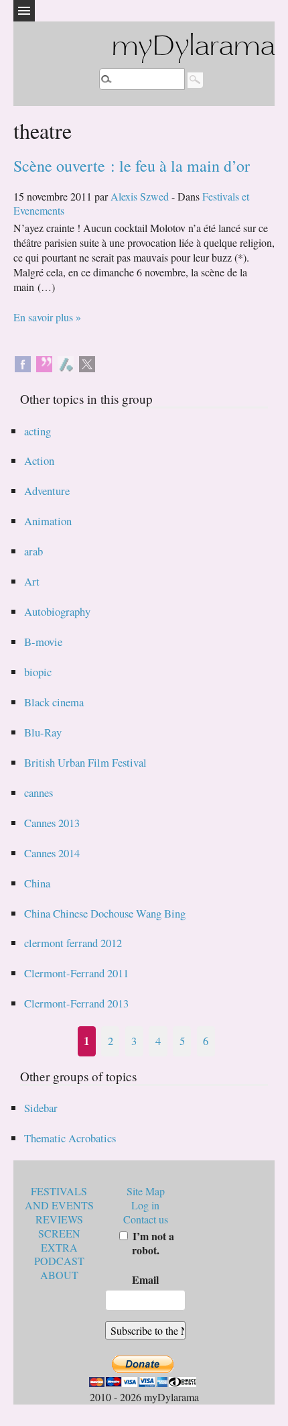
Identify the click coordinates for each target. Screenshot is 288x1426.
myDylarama (193, 48)
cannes (38, 792)
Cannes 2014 (52, 853)
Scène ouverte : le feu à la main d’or (131, 165)
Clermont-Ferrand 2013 (76, 1003)
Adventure (47, 490)
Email (145, 1279)
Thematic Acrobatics (70, 1138)
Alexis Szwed (140, 196)
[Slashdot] (66, 362)
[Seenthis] (44, 362)
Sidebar (41, 1107)
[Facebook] (23, 362)
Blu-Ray (43, 732)
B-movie (43, 641)
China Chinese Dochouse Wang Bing (105, 913)
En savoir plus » (47, 317)
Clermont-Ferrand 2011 (76, 973)
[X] (87, 362)
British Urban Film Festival (85, 762)
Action (39, 460)
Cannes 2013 (52, 822)
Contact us (145, 1219)
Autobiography (57, 611)
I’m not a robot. (152, 1243)
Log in (145, 1205)
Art (32, 581)
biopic (38, 671)
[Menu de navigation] (24, 10)
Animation (48, 521)
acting (37, 431)
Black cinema (54, 702)
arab (33, 551)
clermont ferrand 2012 (73, 942)
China (37, 883)
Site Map (146, 1191)
